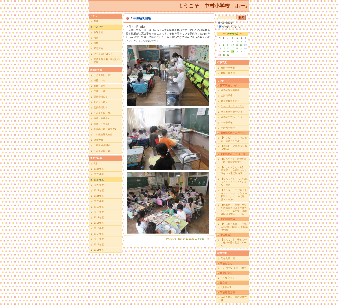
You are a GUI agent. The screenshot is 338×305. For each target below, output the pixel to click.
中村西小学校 (228, 128)
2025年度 (99, 174)
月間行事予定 (228, 67)
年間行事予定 (228, 73)
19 (241, 48)
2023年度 (99, 185)
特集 (96, 43)
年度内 (226, 26)
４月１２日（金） (103, 150)
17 (232, 48)
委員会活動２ (101, 102)
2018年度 (99, 212)
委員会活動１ (101, 107)
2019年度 (99, 206)
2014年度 (99, 233)
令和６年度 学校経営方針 (234, 299)
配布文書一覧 (228, 258)
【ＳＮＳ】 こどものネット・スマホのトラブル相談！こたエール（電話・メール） (234, 195)
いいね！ (202, 239)
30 (228, 55)
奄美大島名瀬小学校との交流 (107, 61)
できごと (98, 26)
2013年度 (99, 239)
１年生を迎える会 (103, 134)
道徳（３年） (101, 80)
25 (237, 52)
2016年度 (99, 222)
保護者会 (98, 139)
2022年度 (99, 190)
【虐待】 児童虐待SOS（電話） (234, 148)
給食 (96, 37)
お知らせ (98, 32)
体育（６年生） (102, 118)
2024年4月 (232, 33)
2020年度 (99, 201)
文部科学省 (227, 95)
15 (224, 48)
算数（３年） (101, 86)
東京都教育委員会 (230, 101)
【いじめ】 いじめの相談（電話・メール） (234, 139)
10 (232, 45)
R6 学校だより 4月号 (233, 268)
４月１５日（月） (103, 112)
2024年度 (99, 179)
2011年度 (99, 249)
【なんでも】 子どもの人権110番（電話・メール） (234, 242)
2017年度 (99, 217)
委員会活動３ (101, 96)
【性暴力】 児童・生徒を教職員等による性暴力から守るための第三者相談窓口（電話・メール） (234, 210)
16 (228, 48)
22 (224, 52)
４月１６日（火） (103, 75)
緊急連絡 (98, 48)
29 (224, 55)
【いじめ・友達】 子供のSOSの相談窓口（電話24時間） (234, 226)
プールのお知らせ (103, 53)
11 (237, 45)
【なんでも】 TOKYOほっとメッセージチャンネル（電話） (234, 181)
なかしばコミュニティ (232, 106)
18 (237, 48)
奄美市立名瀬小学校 (231, 111)
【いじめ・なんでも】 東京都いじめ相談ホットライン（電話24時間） (234, 170)
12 (241, 45)
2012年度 (99, 244)
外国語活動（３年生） (105, 129)
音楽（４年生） (102, 123)
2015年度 (99, 228)
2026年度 (99, 168)
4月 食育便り (228, 277)
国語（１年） (101, 91)
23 (228, 52)
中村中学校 (227, 122)
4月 (95, 163)
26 (241, 52)
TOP (96, 21)
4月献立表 (226, 287)
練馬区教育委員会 (230, 90)
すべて (238, 26)
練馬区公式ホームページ (234, 117)
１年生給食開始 (102, 145)
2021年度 (99, 195)
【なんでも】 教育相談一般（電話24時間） (234, 160)
